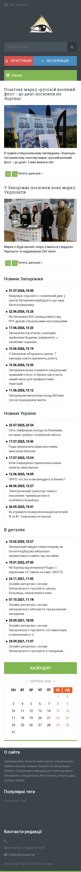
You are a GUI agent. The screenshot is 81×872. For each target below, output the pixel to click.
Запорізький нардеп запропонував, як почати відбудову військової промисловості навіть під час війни (36, 551)
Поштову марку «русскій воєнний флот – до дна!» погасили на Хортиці (39, 94)
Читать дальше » (30, 173)
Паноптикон (45, 864)
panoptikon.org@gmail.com (26, 847)
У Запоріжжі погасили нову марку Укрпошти (40, 190)
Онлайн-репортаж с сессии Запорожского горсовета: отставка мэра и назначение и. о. (38, 630)
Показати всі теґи (15, 800)
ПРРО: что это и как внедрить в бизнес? (37, 479)
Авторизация (57, 61)
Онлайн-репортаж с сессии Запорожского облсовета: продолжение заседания (37, 609)
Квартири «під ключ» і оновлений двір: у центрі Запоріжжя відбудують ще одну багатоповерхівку (37, 300)
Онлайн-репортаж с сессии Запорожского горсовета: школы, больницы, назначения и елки (32, 588)
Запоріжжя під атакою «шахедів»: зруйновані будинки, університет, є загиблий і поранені (33, 337)
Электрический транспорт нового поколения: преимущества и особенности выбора (33, 495)
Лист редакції (18, 4)
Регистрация (21, 61)
